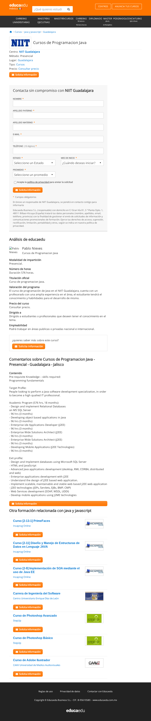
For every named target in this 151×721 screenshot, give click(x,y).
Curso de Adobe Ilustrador (31, 660)
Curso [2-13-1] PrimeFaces (31, 520)
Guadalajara (49, 31)
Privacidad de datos (70, 691)
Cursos (69, 18)
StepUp (17, 620)
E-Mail (16, 134)
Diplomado (95, 18)
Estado (17, 157)
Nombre (17, 98)
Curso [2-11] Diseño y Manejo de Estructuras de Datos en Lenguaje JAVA (46, 544)
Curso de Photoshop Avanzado (35, 615)
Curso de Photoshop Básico (33, 638)
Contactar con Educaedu (100, 691)
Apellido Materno (23, 122)
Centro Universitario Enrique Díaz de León (36, 598)
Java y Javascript (32, 31)
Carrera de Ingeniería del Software (36, 593)
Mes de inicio (68, 157)
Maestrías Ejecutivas (44, 20)
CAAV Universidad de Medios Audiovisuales (36, 665)
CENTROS (103, 6)
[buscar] (68, 9)
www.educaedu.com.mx (105, 700)
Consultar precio (28, 68)
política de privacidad (38, 182)
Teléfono (24, 146)
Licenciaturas (133, 19)
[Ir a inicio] (10, 31)
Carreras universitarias (21, 20)
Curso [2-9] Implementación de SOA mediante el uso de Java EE (46, 570)
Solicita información (30, 190)
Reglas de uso (45, 691)
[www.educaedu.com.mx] (75, 710)
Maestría (59, 18)
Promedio (18, 169)
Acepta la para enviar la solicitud (45, 182)
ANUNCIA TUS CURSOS (127, 6)
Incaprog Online (22, 525)
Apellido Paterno (22, 110)
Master (107, 21)
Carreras (81, 21)
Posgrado (119, 18)
